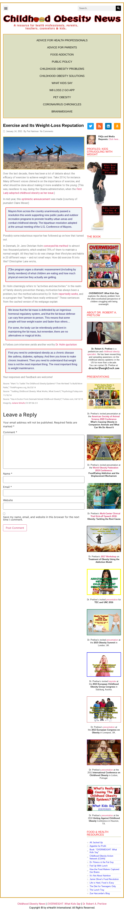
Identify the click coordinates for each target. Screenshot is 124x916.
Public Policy (62, 61)
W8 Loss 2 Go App (62, 90)
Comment (10, 432)
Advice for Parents (62, 47)
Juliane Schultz (18, 403)
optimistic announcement (35, 199)
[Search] (118, 8)
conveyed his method (56, 245)
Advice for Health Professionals (62, 40)
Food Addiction (62, 54)
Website (8, 500)
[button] (5, 8)
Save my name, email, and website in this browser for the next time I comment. (41, 518)
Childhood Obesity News (31, 903)
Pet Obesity (62, 97)
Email (7, 487)
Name (7, 473)
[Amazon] (117, 126)
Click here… (114, 139)
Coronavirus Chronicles (62, 104)
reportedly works (68, 293)
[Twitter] (90, 126)
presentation (112, 599)
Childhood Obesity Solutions (62, 76)
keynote (112, 681)
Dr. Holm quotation (66, 344)
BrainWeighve (62, 111)
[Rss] (99, 126)
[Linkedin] (108, 126)
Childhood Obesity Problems (62, 68)
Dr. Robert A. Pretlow (95, 903)
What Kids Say (62, 83)
